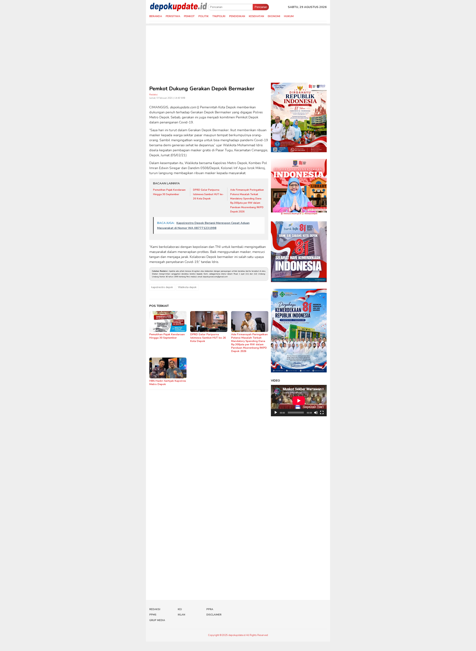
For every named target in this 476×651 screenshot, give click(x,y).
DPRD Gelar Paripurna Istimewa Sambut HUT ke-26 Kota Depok (208, 194)
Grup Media (157, 620)
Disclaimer (213, 614)
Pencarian (261, 7)
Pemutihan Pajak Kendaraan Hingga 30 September (167, 336)
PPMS (152, 614)
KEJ (180, 609)
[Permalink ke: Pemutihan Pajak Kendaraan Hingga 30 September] (167, 321)
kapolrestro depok (162, 287)
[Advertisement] (238, 51)
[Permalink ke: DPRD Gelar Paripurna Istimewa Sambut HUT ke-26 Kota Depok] (208, 321)
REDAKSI (154, 609)
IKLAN (181, 614)
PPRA (209, 609)
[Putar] (276, 412)
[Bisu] (316, 412)
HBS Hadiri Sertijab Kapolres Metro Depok (167, 382)
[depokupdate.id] (178, 7)
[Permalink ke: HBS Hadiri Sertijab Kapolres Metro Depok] (167, 368)
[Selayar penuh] (322, 412)
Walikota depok (187, 287)
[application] (299, 400)
